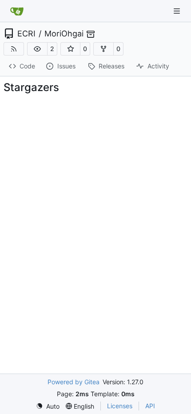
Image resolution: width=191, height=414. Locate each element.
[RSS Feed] (14, 49)
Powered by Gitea (73, 382)
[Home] (16, 11)
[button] (37, 49)
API (150, 406)
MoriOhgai (64, 33)
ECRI (26, 33)
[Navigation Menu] (178, 11)
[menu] (48, 406)
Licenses (119, 406)
